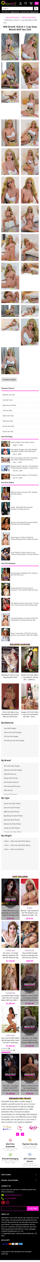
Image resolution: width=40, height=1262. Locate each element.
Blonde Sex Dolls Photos (12, 824)
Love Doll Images (10, 728)
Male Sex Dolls (8, 421)
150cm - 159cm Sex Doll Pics (14, 849)
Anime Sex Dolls (8, 426)
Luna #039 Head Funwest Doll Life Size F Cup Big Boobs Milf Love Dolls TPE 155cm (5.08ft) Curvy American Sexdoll (10, 998)
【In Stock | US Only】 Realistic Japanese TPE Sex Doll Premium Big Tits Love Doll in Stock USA (10, 955)
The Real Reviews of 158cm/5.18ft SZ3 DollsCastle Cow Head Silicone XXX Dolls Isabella (24, 619)
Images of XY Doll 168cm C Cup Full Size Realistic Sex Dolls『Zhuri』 (30, 714)
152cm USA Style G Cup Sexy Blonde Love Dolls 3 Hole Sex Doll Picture (10, 714)
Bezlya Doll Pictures (11, 778)
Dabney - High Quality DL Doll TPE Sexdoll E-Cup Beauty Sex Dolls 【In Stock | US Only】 (30, 913)
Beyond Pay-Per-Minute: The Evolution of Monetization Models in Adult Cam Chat (24, 467)
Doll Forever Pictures (11, 782)
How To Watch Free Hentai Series (22, 442)
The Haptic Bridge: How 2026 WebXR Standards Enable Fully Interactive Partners (24, 450)
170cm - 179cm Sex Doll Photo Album (17, 845)
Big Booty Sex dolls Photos (13, 816)
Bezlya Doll (34, 12)
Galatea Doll (14, 12)
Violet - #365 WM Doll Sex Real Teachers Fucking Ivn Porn (22, 508)
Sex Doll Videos (7, 482)
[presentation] (17, 1134)
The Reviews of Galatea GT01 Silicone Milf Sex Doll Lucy (24, 574)
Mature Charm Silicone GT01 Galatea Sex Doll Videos (24, 493)
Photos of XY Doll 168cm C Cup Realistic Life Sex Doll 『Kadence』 (29, 677)
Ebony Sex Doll (8, 431)
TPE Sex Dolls (7, 410)
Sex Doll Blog (6, 436)
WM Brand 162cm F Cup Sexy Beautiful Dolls (10, 676)
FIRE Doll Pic (8, 790)
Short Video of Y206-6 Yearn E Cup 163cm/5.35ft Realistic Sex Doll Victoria (24, 553)
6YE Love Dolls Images (12, 766)
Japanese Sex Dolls (9, 405)
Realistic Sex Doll (9, 395)
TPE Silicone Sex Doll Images (14, 740)
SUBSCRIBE (32, 1208)
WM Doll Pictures (29, 17)
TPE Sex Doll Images (11, 736)
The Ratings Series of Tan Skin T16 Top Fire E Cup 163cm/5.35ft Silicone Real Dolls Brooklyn (24, 604)
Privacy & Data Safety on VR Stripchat (24, 475)
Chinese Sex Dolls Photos (13, 832)
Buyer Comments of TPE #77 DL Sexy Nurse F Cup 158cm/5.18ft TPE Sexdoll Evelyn (24, 634)
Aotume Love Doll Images (13, 770)
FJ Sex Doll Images (10, 794)
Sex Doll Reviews (8, 563)
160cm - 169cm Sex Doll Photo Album (17, 841)
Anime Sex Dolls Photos (12, 803)
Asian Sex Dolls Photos (12, 808)
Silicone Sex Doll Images (12, 732)
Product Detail (9, 379)
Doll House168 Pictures (12, 786)
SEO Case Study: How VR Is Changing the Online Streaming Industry (24, 459)
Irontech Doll (24, 12)
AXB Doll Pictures (10, 774)
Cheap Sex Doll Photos (12, 828)
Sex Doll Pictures (13, 17)
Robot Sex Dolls (8, 416)
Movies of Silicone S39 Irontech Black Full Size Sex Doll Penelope (24, 523)
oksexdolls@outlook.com (13, 1195)
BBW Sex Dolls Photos (11, 812)
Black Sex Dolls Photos (12, 820)
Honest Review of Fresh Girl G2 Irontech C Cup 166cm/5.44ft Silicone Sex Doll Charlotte (24, 589)
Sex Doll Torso (8, 400)
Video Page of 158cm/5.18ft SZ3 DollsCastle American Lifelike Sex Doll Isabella (24, 538)
